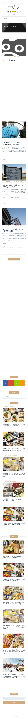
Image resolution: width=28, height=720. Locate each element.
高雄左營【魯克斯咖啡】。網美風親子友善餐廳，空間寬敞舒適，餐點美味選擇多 (14, 580)
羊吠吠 (14, 7)
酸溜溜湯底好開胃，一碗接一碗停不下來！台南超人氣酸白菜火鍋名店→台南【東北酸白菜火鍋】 (14, 474)
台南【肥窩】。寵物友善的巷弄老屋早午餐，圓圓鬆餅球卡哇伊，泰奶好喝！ (14, 557)
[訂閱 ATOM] (17, 11)
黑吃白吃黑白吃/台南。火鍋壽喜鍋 (10, 455)
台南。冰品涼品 (14, 225)
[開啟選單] (20, 11)
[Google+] (10, 11)
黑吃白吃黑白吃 (8, 225)
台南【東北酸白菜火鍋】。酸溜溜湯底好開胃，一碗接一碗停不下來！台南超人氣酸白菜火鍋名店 (14, 627)
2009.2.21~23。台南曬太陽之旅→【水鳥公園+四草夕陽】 (13, 186)
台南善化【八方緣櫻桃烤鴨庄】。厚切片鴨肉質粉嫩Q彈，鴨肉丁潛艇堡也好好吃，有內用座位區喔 (14, 651)
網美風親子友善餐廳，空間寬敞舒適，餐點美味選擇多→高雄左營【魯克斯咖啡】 (14, 524)
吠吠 (17, 716)
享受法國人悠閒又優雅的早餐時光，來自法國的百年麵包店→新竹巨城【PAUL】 (14, 425)
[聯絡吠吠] (13, 11)
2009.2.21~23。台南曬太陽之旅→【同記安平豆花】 (13, 230)
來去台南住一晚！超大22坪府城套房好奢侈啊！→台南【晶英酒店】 (13, 499)
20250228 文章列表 (8, 60)
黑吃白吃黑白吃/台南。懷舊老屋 (9, 431)
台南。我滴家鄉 (14, 181)
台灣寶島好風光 (8, 181)
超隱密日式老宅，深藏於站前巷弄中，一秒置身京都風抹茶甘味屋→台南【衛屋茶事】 (14, 449)
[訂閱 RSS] (15, 11)
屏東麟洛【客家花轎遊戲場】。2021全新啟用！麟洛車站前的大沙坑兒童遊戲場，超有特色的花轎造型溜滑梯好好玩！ (14, 676)
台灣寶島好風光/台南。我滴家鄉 (9, 481)
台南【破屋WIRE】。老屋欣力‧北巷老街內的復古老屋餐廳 (13, 143)
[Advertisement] (14, 77)
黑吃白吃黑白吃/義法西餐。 (8, 406)
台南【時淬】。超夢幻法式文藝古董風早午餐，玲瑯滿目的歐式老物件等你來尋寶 (13, 603)
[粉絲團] (8, 11)
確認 (14, 702)
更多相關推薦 (6, 396)
